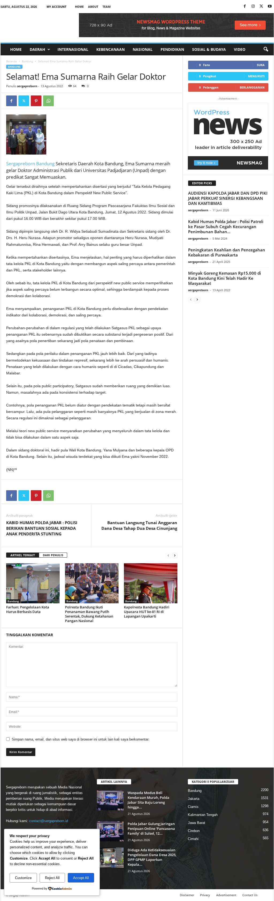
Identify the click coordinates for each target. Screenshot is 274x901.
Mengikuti (256, 76)
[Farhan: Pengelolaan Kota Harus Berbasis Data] (33, 583)
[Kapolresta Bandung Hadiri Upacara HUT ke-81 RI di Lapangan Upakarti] (150, 583)
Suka (261, 65)
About (93, 7)
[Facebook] (245, 6)
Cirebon (194, 831)
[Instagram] (253, 6)
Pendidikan (172, 49)
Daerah (37, 49)
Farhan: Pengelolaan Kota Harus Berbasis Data (27, 609)
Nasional (143, 49)
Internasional (73, 49)
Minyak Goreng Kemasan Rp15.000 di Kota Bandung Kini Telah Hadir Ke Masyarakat (224, 278)
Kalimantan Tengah (203, 815)
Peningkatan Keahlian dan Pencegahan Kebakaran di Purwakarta (226, 252)
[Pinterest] (36, 100)
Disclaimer (187, 895)
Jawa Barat (196, 823)
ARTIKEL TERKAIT (22, 555)
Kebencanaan (110, 49)
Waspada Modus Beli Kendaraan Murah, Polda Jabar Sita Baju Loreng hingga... (148, 800)
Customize (23, 878)
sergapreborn (27, 86)
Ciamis (193, 807)
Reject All (52, 878)
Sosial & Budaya (209, 49)
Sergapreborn (21, 163)
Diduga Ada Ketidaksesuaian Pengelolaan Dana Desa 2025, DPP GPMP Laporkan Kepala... (152, 857)
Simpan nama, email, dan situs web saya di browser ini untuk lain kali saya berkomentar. (80, 739)
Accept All (81, 878)
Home (79, 7)
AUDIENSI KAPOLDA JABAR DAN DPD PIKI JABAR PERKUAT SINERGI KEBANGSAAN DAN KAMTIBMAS (228, 198)
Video (239, 49)
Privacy (205, 895)
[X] (261, 6)
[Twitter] (23, 100)
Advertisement (226, 895)
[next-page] (174, 555)
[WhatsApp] (48, 100)
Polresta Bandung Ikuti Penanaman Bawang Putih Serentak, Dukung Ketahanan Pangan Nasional (89, 614)
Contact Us (249, 895)
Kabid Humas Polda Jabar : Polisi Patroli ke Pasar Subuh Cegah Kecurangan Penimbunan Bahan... (225, 226)
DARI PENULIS (53, 555)
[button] (266, 49)
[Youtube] (270, 6)
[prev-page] (168, 555)
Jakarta (193, 799)
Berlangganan (252, 87)
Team (106, 7)
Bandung (27, 61)
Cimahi (193, 839)
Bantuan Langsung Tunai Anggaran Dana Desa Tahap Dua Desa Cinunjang (139, 525)
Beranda (11, 61)
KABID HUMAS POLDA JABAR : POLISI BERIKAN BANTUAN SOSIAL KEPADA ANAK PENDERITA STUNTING (41, 528)
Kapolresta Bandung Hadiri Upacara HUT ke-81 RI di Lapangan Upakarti (146, 612)
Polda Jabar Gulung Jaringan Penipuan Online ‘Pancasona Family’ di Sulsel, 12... (151, 828)
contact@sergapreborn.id (48, 821)
